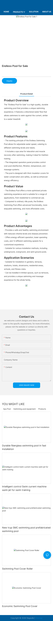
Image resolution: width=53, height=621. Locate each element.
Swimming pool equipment (24, 409)
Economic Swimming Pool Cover (19, 606)
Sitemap (39, 618)
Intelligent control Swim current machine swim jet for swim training (24, 488)
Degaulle (30, 618)
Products (42, 409)
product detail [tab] (26, 94)
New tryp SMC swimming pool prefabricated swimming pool (26, 529)
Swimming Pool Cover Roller (17, 568)
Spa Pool (7, 409)
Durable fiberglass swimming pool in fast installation (24, 447)
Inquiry (9, 81)
